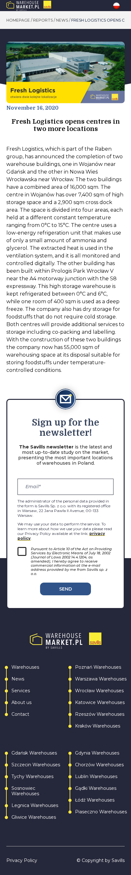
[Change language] (119, 5)
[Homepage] (42, 6)
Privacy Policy (21, 860)
